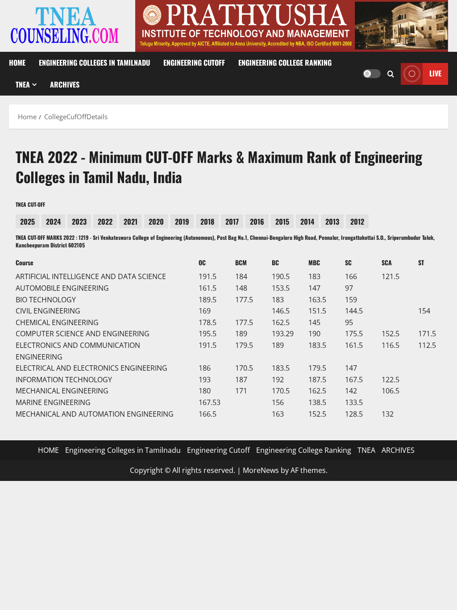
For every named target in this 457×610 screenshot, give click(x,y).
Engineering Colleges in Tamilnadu (94, 62)
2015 (282, 221)
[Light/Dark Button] (372, 73)
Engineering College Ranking (285, 62)
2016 (257, 221)
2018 (207, 221)
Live (435, 73)
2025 (27, 221)
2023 (79, 221)
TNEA (23, 84)
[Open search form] (390, 73)
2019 (182, 221)
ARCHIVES (64, 84)
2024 (53, 221)
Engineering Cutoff (194, 62)
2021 (130, 221)
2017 (232, 221)
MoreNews (261, 470)
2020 (156, 221)
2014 (307, 221)
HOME (17, 62)
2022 (105, 221)
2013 (332, 221)
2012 (357, 221)
